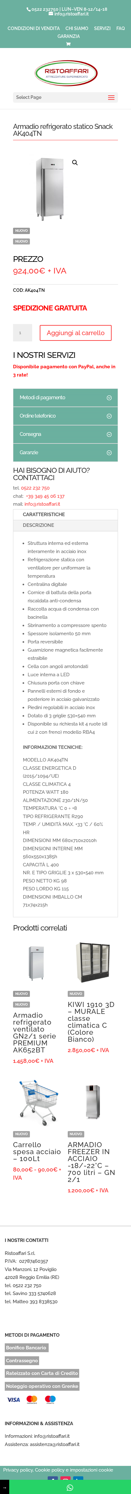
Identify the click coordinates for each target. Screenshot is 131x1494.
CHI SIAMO (77, 28)
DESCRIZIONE (38, 525)
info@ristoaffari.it (42, 504)
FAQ (120, 28)
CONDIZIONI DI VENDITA (34, 28)
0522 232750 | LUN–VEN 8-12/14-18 (69, 9)
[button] (75, 162)
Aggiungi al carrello (76, 333)
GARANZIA (69, 36)
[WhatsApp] (70, 1487)
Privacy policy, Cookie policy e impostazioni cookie (58, 1470)
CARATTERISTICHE (44, 514)
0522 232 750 (35, 488)
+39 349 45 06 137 (45, 496)
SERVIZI (102, 28)
